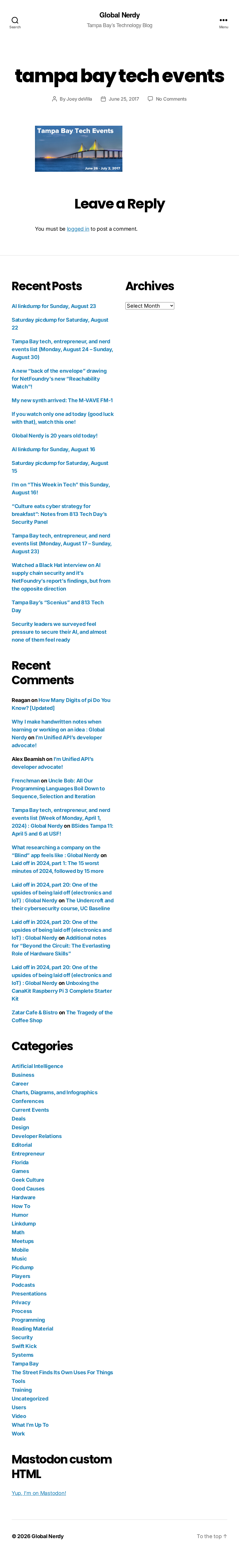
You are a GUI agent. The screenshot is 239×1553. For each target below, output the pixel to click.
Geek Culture (28, 1180)
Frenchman (26, 781)
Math (18, 1232)
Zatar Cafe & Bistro (35, 1012)
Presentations (29, 1294)
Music (19, 1259)
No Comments (171, 99)
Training (22, 1390)
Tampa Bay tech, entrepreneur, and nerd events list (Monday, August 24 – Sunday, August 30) (62, 349)
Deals (19, 1119)
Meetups (23, 1241)
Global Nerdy (119, 14)
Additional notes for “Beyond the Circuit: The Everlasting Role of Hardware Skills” (61, 946)
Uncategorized (30, 1399)
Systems (23, 1355)
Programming (28, 1320)
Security (22, 1337)
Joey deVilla (79, 99)
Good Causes (28, 1189)
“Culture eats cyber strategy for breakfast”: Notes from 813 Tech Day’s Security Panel (59, 514)
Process (22, 1311)
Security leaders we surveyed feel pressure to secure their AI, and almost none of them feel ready (59, 632)
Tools (18, 1381)
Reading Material (32, 1329)
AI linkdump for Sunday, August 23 (54, 306)
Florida (20, 1162)
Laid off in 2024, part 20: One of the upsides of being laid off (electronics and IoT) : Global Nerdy (62, 893)
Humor (20, 1215)
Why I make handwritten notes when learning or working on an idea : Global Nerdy (58, 729)
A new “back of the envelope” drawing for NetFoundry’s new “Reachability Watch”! (59, 379)
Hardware (24, 1197)
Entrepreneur (28, 1154)
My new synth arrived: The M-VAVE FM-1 (62, 400)
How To (21, 1206)
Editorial (22, 1145)
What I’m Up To (30, 1425)
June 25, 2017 (124, 99)
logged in (78, 229)
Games (20, 1171)
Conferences (28, 1101)
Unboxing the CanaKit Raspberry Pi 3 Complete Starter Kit (62, 991)
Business (23, 1075)
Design (20, 1127)
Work (18, 1434)
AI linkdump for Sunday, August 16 (53, 449)
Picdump (23, 1267)
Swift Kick (24, 1346)
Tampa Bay (25, 1364)
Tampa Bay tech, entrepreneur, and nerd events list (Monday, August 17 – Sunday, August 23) (62, 543)
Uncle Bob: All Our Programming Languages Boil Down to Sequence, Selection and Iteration (58, 788)
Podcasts (23, 1285)
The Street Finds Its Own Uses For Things (62, 1372)
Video (19, 1416)
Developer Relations (37, 1136)
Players (21, 1276)
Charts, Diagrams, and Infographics (55, 1092)
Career (20, 1084)
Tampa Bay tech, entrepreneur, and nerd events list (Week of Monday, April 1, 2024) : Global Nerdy (61, 818)
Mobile (20, 1250)
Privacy (21, 1302)
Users (19, 1407)
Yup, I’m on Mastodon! (39, 1493)
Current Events (30, 1110)
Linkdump (24, 1224)
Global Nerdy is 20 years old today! (55, 436)
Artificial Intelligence (37, 1066)
